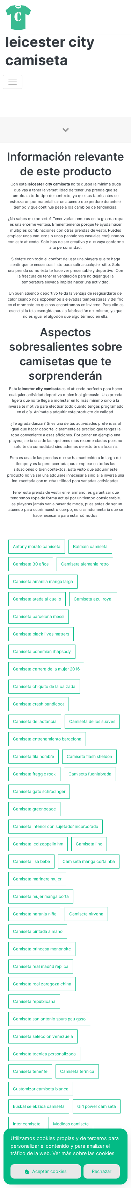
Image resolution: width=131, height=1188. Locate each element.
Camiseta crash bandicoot (38, 704)
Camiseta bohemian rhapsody (42, 651)
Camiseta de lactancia (35, 721)
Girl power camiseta (96, 1106)
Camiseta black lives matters (41, 634)
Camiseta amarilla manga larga (43, 581)
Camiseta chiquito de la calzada (44, 686)
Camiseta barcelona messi (38, 616)
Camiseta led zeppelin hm (38, 843)
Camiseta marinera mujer (37, 878)
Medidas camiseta (71, 1123)
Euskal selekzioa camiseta (39, 1106)
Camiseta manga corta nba (89, 861)
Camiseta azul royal (93, 599)
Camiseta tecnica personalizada (44, 1053)
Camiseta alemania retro (85, 564)
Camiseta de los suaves (92, 721)
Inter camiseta (27, 1123)
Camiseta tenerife (30, 1071)
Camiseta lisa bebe (31, 861)
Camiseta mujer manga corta (41, 896)
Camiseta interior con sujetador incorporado (55, 826)
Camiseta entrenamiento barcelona (47, 738)
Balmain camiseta (90, 546)
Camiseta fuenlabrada (89, 773)
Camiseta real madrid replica (40, 966)
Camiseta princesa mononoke (42, 948)
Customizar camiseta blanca (40, 1088)
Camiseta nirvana (86, 913)
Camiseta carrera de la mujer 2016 (46, 669)
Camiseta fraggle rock (34, 773)
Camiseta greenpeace (34, 808)
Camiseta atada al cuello (37, 599)
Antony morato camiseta (36, 546)
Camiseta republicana (34, 1001)
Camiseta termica (77, 1071)
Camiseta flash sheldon (89, 756)
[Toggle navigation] (12, 82)
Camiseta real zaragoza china (42, 983)
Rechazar (101, 1171)
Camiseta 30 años (31, 564)
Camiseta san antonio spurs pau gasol (50, 1018)
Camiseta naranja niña (35, 913)
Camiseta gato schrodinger (39, 791)
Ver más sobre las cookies (83, 1153)
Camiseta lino (89, 843)
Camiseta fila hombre (33, 756)
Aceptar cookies (49, 1171)
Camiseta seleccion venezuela (43, 1036)
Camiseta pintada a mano (38, 931)
